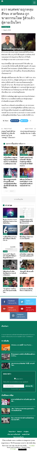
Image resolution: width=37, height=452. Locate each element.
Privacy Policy (26, 447)
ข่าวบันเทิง (22, 268)
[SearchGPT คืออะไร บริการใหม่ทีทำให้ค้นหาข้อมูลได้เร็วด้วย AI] (10, 247)
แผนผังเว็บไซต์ (26, 434)
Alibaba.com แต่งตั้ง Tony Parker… (21, 345)
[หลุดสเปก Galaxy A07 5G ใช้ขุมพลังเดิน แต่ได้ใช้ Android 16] (27, 213)
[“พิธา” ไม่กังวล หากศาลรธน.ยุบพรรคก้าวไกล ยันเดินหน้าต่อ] (5, 411)
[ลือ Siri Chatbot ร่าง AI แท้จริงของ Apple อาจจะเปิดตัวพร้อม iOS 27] (10, 213)
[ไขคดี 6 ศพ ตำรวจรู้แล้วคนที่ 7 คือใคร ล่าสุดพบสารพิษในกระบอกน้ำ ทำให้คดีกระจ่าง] (27, 151)
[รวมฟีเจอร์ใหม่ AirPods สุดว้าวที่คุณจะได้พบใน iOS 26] (10, 230)
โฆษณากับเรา (12, 431)
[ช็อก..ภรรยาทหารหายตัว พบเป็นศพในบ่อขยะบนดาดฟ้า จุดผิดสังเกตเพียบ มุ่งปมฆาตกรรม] (5, 420)
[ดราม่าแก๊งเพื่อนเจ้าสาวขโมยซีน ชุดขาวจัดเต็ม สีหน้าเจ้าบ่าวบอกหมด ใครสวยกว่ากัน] (5, 402)
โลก (21, 234)
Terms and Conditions (13, 447)
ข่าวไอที (5, 216)
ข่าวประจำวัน (6, 268)
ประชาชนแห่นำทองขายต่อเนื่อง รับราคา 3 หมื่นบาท (28, 133)
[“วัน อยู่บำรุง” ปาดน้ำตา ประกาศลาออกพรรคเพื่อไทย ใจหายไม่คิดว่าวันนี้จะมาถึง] (10, 282)
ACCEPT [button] (22, 449)
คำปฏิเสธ (26, 431)
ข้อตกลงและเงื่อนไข (18, 437)
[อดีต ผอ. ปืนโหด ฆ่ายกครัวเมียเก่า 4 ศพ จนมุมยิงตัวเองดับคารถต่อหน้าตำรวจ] (27, 173)
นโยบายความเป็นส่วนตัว (13, 434)
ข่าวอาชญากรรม (6, 27)
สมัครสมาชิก (29, 386)
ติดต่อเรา (19, 431)
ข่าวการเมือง (6, 286)
